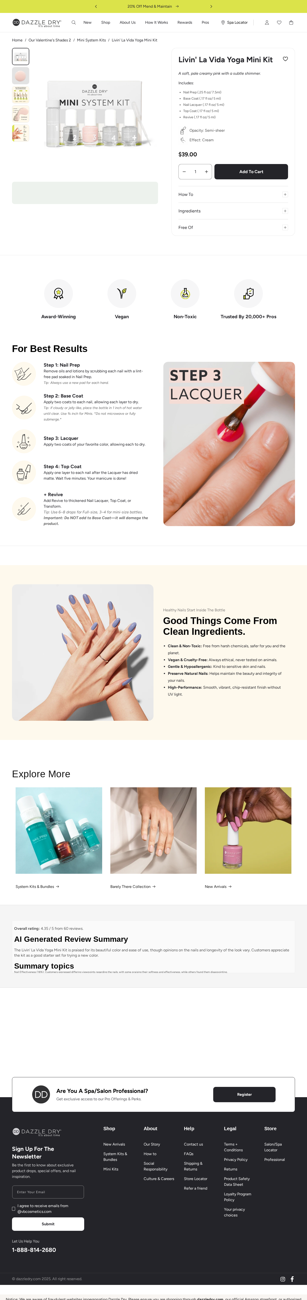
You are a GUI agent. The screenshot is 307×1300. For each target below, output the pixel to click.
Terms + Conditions (233, 1147)
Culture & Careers (159, 1178)
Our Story (152, 1144)
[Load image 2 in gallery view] (20, 75)
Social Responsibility (155, 1166)
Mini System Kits (91, 40)
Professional (274, 1159)
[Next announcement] (211, 6)
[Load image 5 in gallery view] (20, 133)
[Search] (74, 22)
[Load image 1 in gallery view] (20, 56)
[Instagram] (283, 1279)
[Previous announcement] (96, 6)
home (17, 40)
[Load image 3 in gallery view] (20, 94)
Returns (230, 1169)
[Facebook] (292, 1279)
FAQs (188, 1154)
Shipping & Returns (193, 1166)
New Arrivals (215, 886)
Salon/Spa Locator (273, 1147)
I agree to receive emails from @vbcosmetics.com (43, 1208)
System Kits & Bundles (35, 886)
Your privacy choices (234, 1212)
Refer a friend (195, 1188)
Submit (48, 1224)
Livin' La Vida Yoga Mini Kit (134, 40)
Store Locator (195, 1178)
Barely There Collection (130, 886)
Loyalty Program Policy (237, 1197)
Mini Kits (110, 1169)
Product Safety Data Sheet (237, 1181)
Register (244, 1094)
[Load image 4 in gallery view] (20, 114)
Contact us (193, 1144)
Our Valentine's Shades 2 (50, 40)
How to (150, 1154)
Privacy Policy (236, 1159)
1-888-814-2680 (34, 1249)
